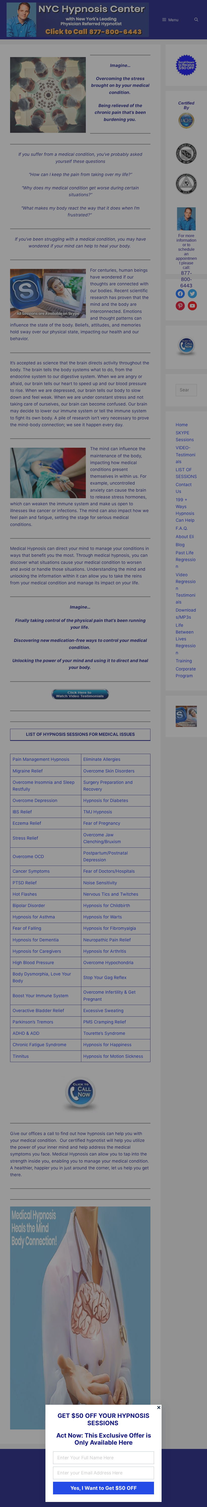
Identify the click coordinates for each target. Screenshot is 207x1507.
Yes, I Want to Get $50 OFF (103, 1488)
